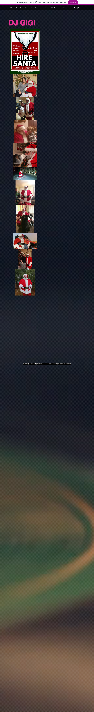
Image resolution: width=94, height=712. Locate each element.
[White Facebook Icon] (75, 7)
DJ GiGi (22, 22)
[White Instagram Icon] (78, 7)
